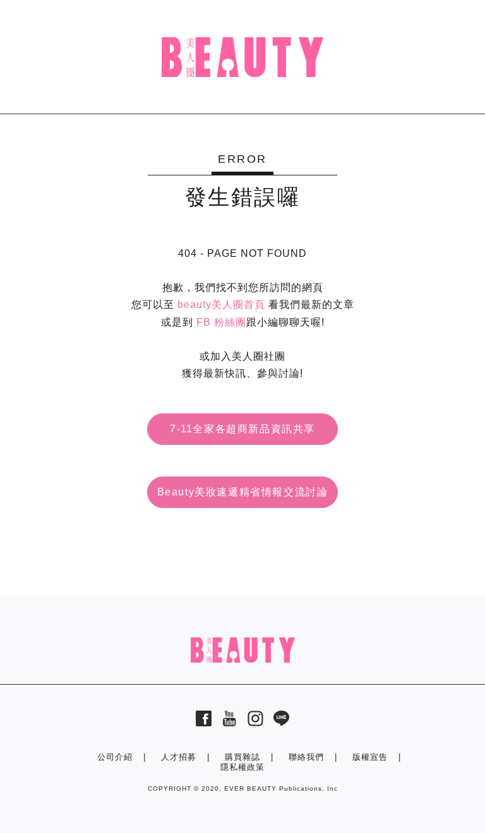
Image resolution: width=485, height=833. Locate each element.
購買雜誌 (242, 757)
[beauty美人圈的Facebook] (204, 723)
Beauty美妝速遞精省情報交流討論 (242, 492)
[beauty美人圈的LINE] (281, 723)
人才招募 (178, 757)
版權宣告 (370, 757)
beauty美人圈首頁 (221, 304)
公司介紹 (115, 757)
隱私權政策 (242, 767)
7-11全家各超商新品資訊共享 (242, 428)
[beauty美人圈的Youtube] (229, 723)
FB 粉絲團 (221, 322)
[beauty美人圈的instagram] (255, 723)
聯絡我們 (306, 757)
